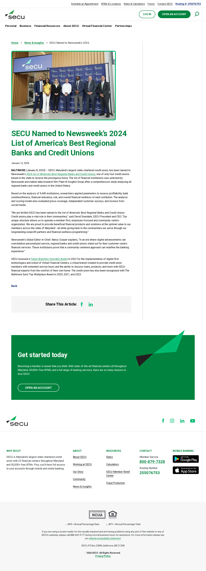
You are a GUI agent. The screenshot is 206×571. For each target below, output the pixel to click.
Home (15, 42)
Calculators (112, 464)
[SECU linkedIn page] (182, 420)
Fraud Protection (115, 483)
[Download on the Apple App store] (186, 470)
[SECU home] (15, 14)
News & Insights (34, 42)
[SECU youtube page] (192, 421)
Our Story (78, 471)
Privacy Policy (103, 556)
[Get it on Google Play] (186, 459)
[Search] (197, 14)
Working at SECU (82, 464)
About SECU (79, 457)
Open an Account (38, 387)
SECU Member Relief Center (118, 473)
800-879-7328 (152, 462)
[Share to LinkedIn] (90, 304)
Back (14, 286)
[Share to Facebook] (81, 304)
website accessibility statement (105, 538)
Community (79, 479)
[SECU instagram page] (172, 420)
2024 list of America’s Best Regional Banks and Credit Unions (60, 174)
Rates (109, 457)
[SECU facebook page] (163, 420)
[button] (10, 26)
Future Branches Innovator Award (49, 259)
